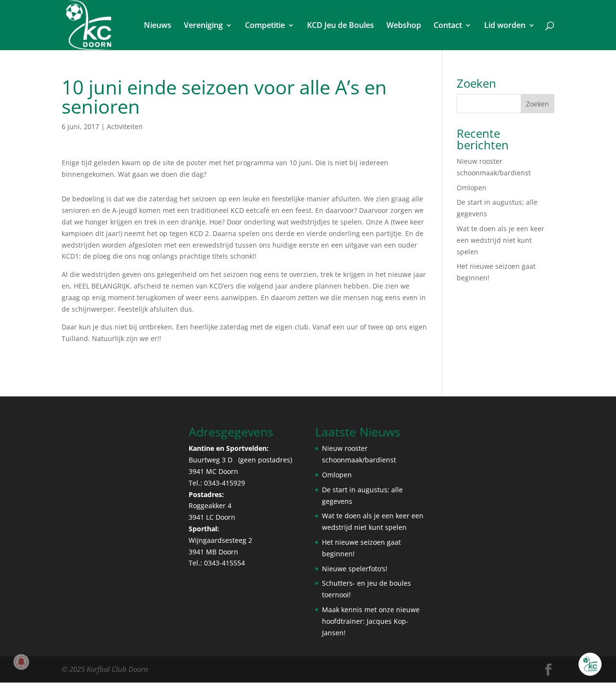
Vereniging (203, 26)
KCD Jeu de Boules (340, 26)
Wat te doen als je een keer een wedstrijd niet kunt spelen (500, 240)
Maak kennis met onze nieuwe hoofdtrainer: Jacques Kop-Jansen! (371, 621)
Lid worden (505, 26)
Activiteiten (125, 126)
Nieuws (157, 26)
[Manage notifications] (21, 662)
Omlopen (472, 187)
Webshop (403, 26)
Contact (448, 26)
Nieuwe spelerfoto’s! (354, 568)
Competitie (265, 26)
